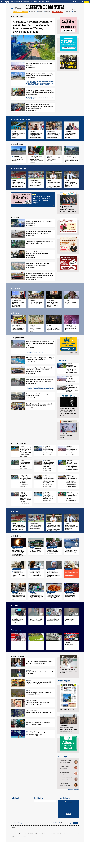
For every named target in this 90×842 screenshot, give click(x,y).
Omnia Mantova (64, 725)
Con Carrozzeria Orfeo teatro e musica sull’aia (36, 303)
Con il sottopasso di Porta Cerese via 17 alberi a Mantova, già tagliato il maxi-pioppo (71, 160)
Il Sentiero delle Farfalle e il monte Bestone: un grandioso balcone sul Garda (71, 551)
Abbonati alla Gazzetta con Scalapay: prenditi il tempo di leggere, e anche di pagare (43, 199)
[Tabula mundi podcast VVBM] (68, 244)
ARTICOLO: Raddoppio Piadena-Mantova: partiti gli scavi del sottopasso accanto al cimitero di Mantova (40, 84)
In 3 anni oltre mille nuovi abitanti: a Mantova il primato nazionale (38, 264)
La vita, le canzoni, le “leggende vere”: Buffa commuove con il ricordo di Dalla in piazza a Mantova (53, 329)
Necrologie (41, 1)
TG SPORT (32, 643)
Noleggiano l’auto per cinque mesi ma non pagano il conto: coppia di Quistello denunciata (40, 253)
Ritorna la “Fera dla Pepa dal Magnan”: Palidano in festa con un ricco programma (18, 328)
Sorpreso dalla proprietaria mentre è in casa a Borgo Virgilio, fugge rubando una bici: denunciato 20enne (39, 275)
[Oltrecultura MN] (68, 421)
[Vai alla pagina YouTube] (73, 1)
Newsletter (26, 1)
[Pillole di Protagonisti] (68, 656)
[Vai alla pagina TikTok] (82, 1)
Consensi (30, 823)
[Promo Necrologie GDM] (68, 225)
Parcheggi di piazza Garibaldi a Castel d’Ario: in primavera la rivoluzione (38, 232)
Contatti (37, 823)
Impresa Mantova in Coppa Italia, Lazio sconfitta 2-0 (70, 596)
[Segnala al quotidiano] (53, 823)
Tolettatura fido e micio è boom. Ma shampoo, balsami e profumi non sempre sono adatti (18, 574)
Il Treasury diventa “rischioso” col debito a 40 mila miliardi (53, 551)
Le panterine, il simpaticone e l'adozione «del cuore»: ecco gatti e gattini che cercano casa (18, 597)
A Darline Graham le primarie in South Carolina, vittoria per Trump (39, 662)
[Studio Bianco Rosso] (68, 263)
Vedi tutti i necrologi (73, 789)
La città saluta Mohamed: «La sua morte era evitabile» (39, 222)
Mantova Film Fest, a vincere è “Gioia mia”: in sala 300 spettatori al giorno (53, 304)
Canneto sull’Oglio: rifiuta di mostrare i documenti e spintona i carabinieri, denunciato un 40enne (39, 369)
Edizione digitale (16, 1)
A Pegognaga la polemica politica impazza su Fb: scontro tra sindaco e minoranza (70, 135)
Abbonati (87, 1)
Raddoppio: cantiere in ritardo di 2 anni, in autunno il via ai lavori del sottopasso (39, 75)
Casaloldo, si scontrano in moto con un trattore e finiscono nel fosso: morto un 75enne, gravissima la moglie (32, 27)
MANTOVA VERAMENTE (53, 643)
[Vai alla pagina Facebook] (75, 1)
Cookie (25, 823)
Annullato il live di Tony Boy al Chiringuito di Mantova (71, 328)
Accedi (47, 1)
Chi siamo (42, 823)
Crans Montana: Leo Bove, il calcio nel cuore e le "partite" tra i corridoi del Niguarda (36, 619)
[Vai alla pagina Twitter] (80, 1)
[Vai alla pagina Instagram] (77, 1)
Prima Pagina (63, 680)
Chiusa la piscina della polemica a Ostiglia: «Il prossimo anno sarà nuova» (40, 358)
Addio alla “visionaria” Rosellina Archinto (71, 303)
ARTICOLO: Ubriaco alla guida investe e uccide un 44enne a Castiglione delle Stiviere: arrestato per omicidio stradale (40, 387)
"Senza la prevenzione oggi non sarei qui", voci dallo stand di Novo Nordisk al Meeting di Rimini (18, 620)
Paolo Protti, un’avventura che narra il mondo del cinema (67, 435)
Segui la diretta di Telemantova (69, 645)
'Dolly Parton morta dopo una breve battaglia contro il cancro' (38, 703)
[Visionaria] (68, 396)
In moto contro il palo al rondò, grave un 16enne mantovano (39, 395)
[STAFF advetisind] (68, 344)
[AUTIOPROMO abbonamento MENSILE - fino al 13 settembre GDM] (68, 43)
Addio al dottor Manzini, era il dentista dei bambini (53, 159)
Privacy (20, 823)
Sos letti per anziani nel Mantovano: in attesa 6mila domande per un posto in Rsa (40, 91)
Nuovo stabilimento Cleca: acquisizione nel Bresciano (18, 159)
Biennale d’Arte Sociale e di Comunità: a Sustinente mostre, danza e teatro (18, 304)
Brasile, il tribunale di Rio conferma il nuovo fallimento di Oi (38, 723)
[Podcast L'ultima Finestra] (68, 62)
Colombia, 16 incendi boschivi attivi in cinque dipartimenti (38, 693)
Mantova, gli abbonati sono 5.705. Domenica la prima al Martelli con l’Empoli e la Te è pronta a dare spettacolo (18, 184)
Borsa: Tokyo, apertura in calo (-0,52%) (39, 713)
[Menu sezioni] (2, 2)
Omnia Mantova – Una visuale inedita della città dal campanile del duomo (68, 729)
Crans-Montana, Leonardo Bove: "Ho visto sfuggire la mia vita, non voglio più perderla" (53, 620)
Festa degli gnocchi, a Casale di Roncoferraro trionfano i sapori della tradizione (53, 596)
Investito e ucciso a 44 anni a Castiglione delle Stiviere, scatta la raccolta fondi (39, 380)
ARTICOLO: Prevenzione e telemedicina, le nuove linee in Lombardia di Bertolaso (40, 98)
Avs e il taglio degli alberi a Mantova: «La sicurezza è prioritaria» (39, 242)
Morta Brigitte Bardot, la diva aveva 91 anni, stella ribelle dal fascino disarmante (71, 574)
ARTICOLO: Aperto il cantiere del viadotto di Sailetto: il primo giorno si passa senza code (39, 351)
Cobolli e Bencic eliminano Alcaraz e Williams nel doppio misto (38, 734)
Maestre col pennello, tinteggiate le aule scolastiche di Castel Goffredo (72, 496)
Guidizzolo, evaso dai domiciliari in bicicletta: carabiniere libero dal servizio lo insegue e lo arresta (39, 106)
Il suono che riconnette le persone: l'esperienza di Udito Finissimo (68, 671)
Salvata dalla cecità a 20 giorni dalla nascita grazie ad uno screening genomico (36, 574)
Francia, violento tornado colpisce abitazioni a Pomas (70, 619)
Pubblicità (14, 823)
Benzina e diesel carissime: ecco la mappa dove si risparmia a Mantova (36, 160)
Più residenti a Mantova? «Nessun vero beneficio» (39, 64)
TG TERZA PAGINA (17, 643)
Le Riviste (38, 798)
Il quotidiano (64, 798)
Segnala (35, 1)
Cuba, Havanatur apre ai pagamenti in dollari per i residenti (38, 683)
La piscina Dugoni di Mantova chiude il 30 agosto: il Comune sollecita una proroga (18, 135)
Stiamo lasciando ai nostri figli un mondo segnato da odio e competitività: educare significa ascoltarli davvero (68, 411)
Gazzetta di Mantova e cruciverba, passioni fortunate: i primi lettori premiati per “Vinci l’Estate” (68, 208)
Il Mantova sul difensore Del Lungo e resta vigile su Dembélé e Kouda (36, 184)
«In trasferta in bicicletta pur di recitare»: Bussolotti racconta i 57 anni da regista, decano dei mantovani (53, 135)
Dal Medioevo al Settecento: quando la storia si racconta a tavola (35, 329)
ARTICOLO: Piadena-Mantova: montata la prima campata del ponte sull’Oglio (40, 82)
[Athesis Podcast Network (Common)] (68, 743)
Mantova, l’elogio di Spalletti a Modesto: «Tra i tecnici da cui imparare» (71, 185)
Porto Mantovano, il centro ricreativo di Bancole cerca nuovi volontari (39, 405)
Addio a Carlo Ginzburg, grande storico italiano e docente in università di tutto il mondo (53, 574)
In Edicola (15, 798)
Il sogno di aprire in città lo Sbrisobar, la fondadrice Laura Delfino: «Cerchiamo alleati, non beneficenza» (36, 135)
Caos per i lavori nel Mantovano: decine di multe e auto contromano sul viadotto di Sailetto (40, 343)
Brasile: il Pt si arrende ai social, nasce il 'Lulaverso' (39, 673)
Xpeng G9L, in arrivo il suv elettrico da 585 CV (36, 550)
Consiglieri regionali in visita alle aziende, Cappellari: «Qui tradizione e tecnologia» (25, 479)
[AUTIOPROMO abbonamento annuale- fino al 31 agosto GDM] (68, 24)
